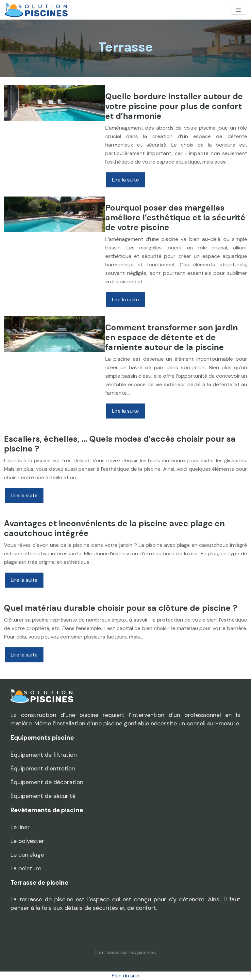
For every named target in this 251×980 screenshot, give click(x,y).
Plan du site (125, 975)
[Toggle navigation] (238, 10)
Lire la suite (125, 179)
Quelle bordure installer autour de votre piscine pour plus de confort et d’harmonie (174, 106)
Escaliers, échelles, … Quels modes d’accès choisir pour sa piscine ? (120, 444)
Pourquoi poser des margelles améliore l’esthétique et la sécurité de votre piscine (175, 217)
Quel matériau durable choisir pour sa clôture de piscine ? (120, 608)
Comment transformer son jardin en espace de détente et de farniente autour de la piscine (171, 337)
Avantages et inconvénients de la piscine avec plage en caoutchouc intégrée (114, 528)
